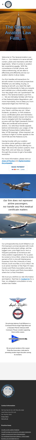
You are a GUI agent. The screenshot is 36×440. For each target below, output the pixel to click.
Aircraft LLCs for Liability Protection (10, 429)
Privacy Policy (5, 416)
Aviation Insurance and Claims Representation (13, 434)
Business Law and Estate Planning (10, 438)
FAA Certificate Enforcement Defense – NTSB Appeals (15, 436)
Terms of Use (4, 418)
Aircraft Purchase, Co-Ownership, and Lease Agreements (16, 432)
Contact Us (25, 279)
